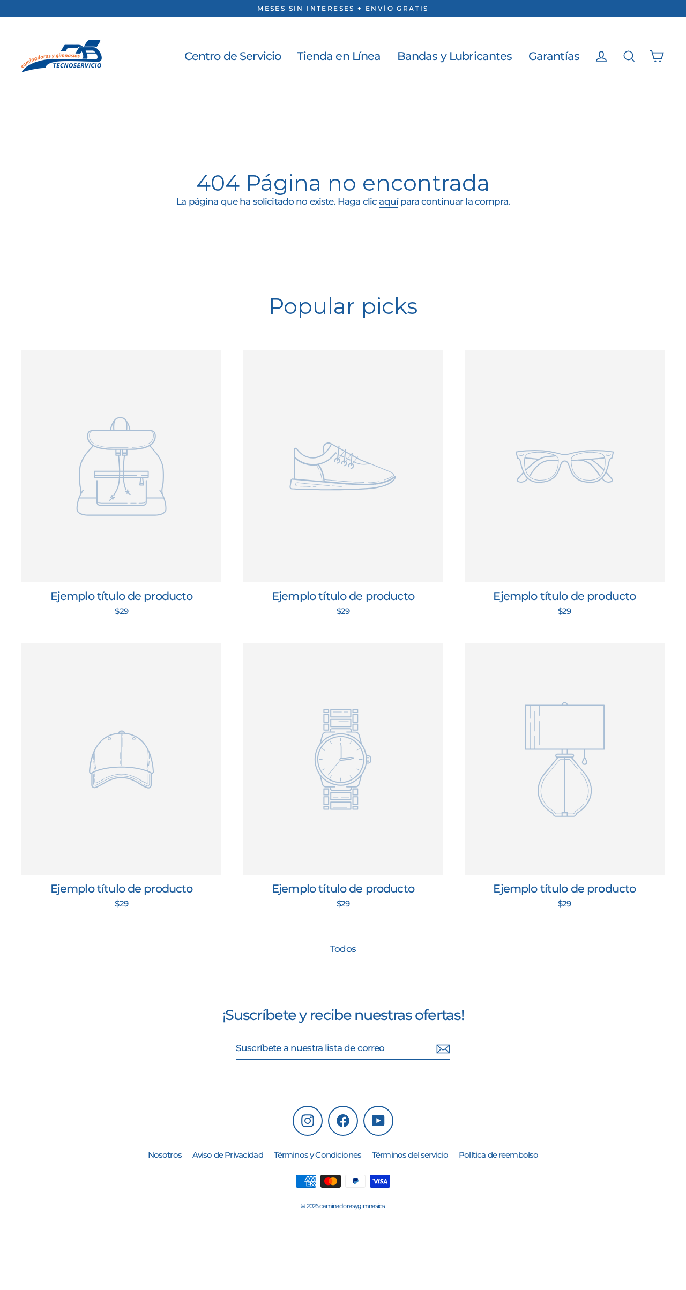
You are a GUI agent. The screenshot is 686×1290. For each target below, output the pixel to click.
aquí (388, 201)
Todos (343, 948)
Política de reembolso (498, 1155)
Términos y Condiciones (317, 1155)
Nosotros (165, 1155)
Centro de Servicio (232, 56)
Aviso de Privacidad (227, 1155)
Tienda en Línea (339, 56)
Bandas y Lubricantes (454, 56)
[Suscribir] (443, 1049)
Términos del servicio (410, 1155)
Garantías (553, 56)
